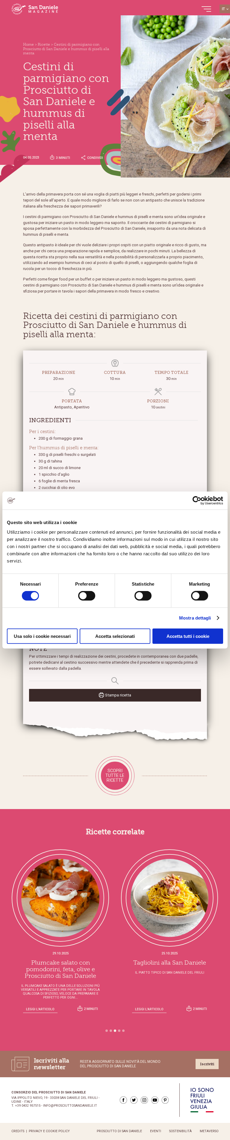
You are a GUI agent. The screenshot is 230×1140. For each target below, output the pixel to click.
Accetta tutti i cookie (188, 635)
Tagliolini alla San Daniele (169, 963)
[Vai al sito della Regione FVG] (202, 1100)
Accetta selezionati (115, 635)
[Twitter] (133, 1100)
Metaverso (209, 1131)
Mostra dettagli (195, 617)
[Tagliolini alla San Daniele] (169, 898)
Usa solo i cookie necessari (42, 635)
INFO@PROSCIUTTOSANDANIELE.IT (70, 1106)
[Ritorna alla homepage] (34, 9)
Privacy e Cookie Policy (49, 1131)
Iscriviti (207, 1064)
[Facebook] (123, 1100)
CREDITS (17, 1131)
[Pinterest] (165, 1100)
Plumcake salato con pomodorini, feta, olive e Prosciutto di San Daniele (60, 969)
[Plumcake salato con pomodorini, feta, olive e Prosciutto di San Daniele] (60, 898)
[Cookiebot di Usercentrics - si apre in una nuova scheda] (197, 500)
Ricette (44, 44)
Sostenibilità (180, 1131)
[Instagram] (144, 1100)
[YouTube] (154, 1100)
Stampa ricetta (117, 695)
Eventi (155, 1131)
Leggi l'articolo (40, 1009)
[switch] (86, 596)
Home (28, 44)
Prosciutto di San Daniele (119, 1131)
